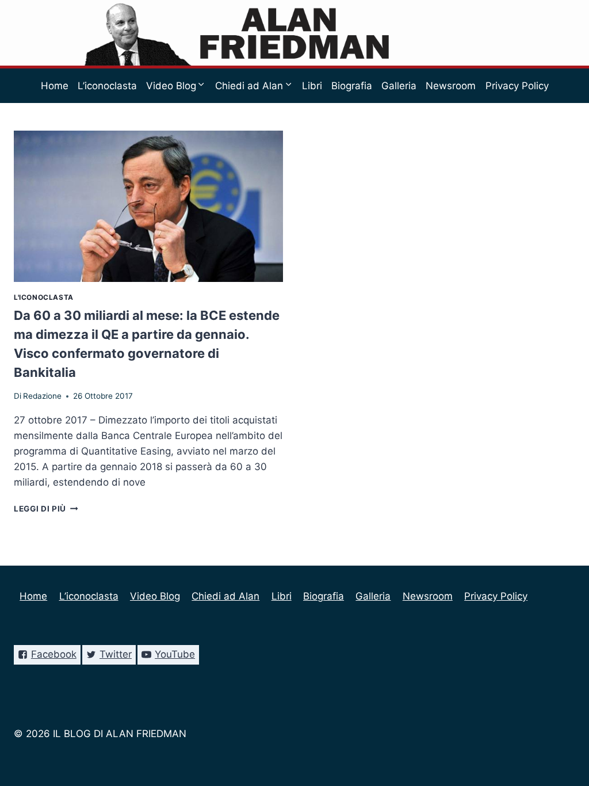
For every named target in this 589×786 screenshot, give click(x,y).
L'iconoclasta (44, 297)
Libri (312, 85)
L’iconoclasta (107, 85)
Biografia (351, 85)
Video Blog (155, 596)
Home (54, 85)
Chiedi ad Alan (225, 596)
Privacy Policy (517, 85)
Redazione (42, 395)
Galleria (398, 85)
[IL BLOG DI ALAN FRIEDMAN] (294, 33)
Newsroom (451, 85)
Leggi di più (46, 508)
